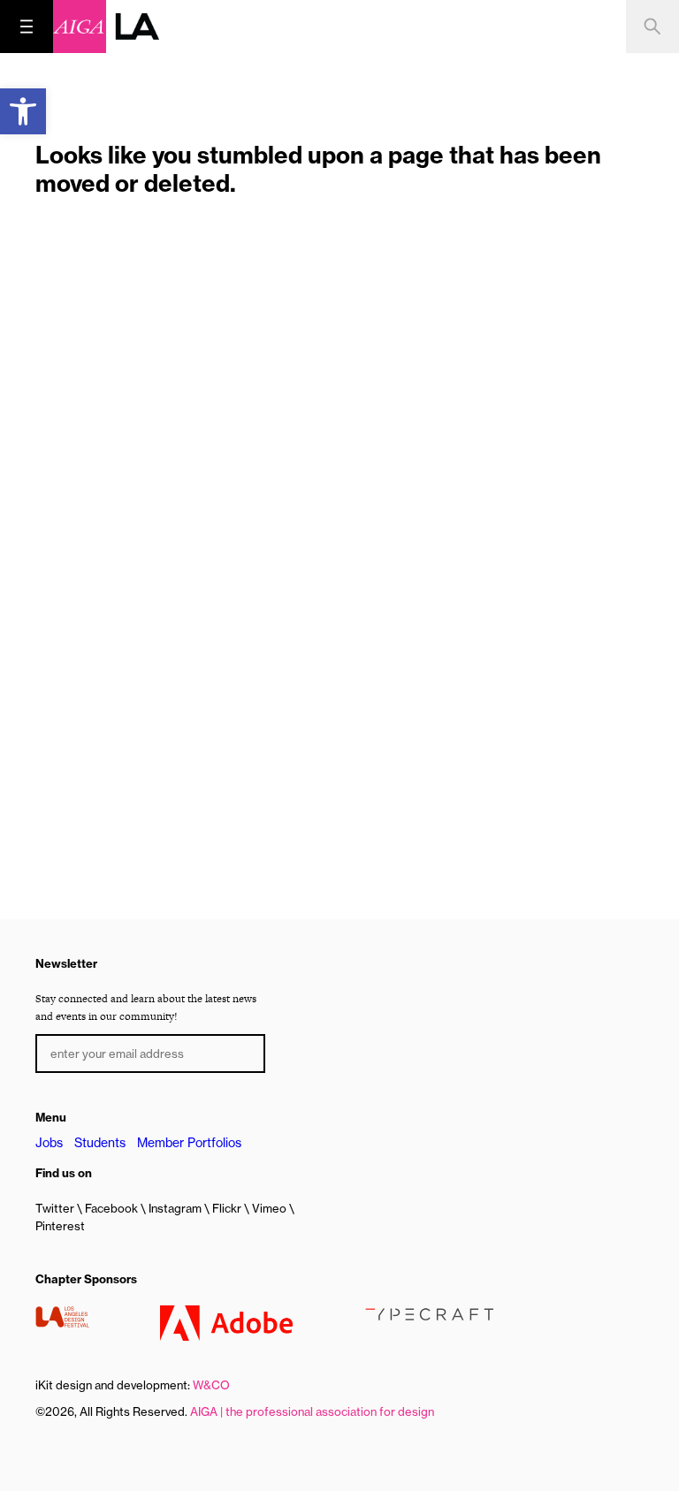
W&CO (211, 1385)
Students (100, 1143)
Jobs (49, 1143)
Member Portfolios (189, 1143)
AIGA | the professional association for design (312, 1411)
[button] (23, 111)
